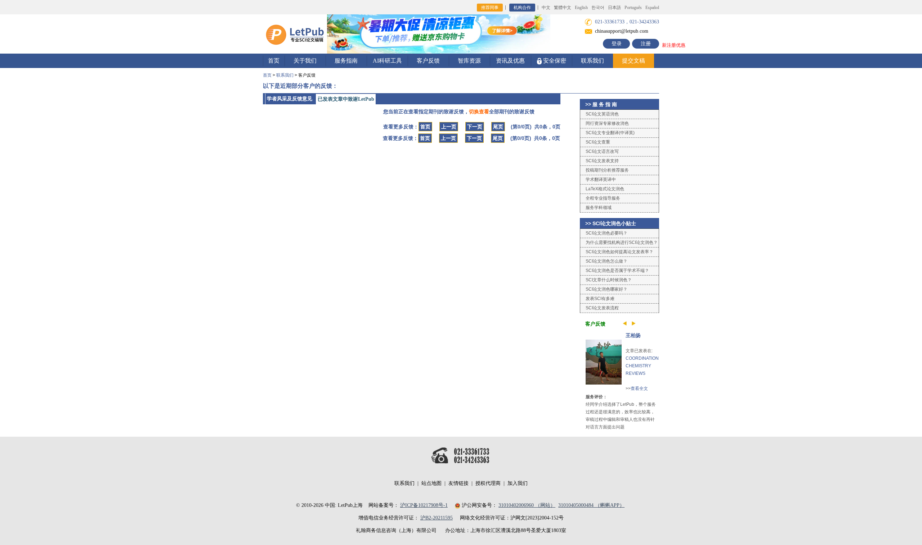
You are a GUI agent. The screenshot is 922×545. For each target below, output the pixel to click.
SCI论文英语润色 (602, 114)
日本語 (614, 7)
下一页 (474, 127)
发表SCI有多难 (600, 298)
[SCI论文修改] (295, 33)
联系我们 (592, 61)
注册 (646, 43)
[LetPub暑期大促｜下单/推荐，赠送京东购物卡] (438, 33)
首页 (273, 61)
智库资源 (469, 61)
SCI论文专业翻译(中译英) (610, 132)
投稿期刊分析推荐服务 (607, 170)
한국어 (597, 7)
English (581, 7)
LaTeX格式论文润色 (605, 188)
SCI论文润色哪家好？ (606, 289)
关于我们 (305, 61)
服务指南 (346, 61)
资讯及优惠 (510, 61)
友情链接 (458, 483)
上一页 (448, 127)
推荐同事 (489, 7)
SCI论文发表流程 (602, 307)
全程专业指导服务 (603, 198)
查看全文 (639, 388)
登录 (617, 43)
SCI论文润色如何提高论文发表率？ (619, 251)
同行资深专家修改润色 (607, 123)
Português (633, 7)
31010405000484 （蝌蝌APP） (591, 505)
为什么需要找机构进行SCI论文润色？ (622, 242)
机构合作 (522, 7)
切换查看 (479, 111)
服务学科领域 (599, 207)
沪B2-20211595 (436, 518)
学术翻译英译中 (601, 179)
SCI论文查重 (598, 142)
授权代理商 (488, 483)
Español (652, 7)
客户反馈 (428, 61)
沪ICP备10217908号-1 (424, 505)
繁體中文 (562, 7)
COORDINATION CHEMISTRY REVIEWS (642, 366)
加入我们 (517, 483)
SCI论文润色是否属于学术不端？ (617, 270)
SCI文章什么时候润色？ (609, 279)
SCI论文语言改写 (602, 151)
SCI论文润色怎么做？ (606, 261)
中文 (546, 7)
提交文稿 (633, 61)
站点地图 (431, 483)
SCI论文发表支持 (602, 160)
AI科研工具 (387, 61)
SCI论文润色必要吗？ (606, 233)
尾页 (498, 127)
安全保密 (554, 61)
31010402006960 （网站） (526, 505)
